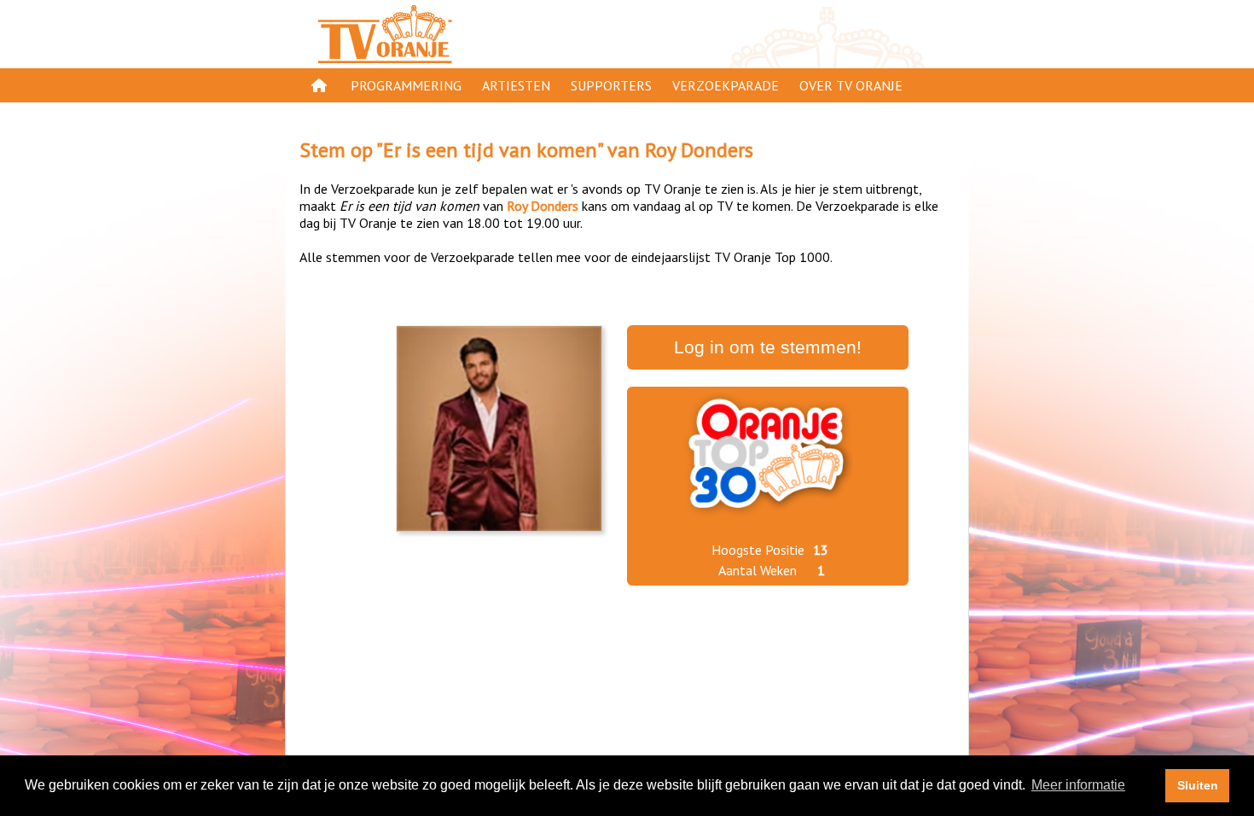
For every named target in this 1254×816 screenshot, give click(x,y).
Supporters (611, 85)
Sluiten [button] (1197, 785)
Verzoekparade (725, 85)
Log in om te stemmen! (768, 347)
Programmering (406, 85)
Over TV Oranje (851, 85)
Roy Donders (699, 150)
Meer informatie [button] (1078, 785)
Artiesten (516, 85)
